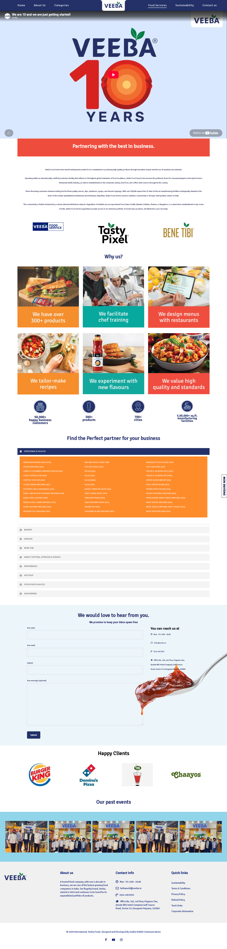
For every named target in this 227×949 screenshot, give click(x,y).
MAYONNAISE (30, 566)
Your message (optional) (36, 680)
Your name (31, 628)
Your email (31, 645)
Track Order (177, 905)
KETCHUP (28, 575)
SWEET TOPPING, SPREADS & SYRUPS (42, 557)
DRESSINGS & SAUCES (35, 451)
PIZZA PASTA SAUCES (34, 584)
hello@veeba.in (160, 643)
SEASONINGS (30, 593)
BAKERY (28, 529)
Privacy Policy (178, 894)
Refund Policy (178, 899)
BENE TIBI (29, 548)
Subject (30, 663)
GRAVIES (28, 539)
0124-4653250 (158, 651)
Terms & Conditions (180, 888)
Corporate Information (182, 911)
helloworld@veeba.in (130, 888)
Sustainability (178, 883)
